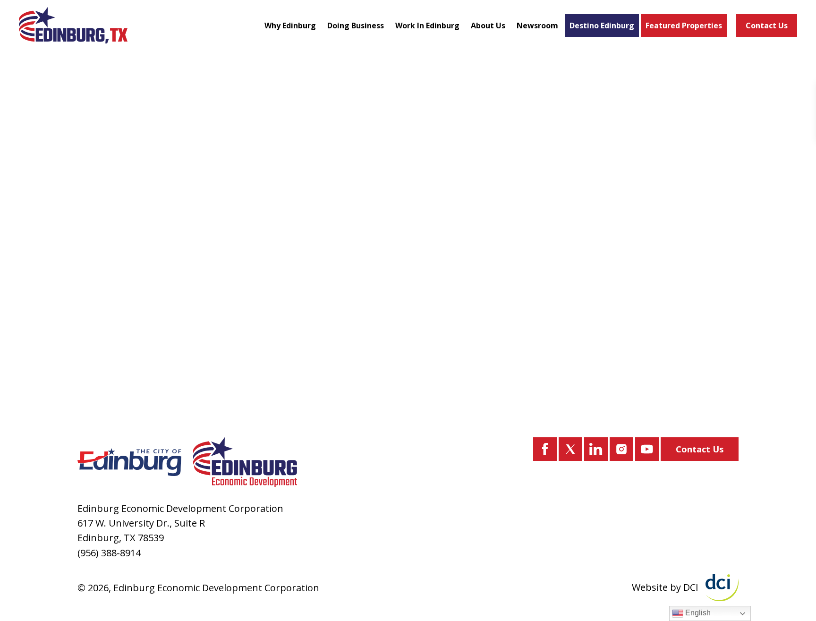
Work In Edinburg (427, 25)
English (697, 613)
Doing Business (355, 25)
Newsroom (537, 25)
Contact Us (767, 25)
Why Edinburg (290, 25)
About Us (488, 25)
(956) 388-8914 (109, 552)
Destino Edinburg (602, 25)
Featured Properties (684, 25)
